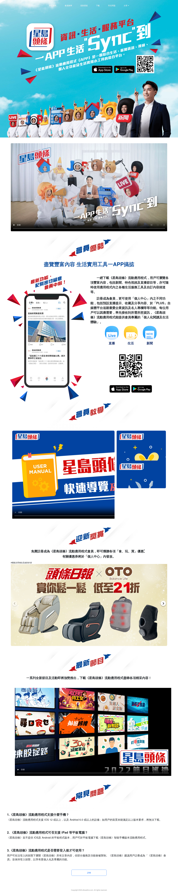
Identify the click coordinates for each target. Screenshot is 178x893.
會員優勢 (52, 5)
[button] (14, 603)
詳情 (89, 872)
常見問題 (111, 5)
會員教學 (68, 5)
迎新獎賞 (84, 5)
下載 (98, 5)
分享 (125, 5)
